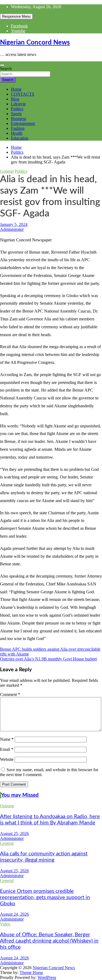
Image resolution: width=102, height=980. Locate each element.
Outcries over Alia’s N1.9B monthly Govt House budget (48, 659)
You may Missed (20, 795)
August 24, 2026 (14, 914)
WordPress (47, 977)
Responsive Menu (16, 16)
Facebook (19, 26)
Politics (17, 108)
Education (19, 138)
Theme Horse (31, 972)
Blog (15, 99)
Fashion (17, 128)
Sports (16, 113)
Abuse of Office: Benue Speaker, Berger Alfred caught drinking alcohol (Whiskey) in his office (49, 941)
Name (7, 739)
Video (5, 924)
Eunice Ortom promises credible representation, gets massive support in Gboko (45, 897)
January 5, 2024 (13, 224)
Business (18, 118)
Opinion (7, 805)
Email (6, 749)
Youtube (18, 31)
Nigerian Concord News (35, 42)
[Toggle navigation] (2, 65)
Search (6, 68)
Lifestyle (18, 104)
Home (16, 89)
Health (16, 133)
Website (7, 759)
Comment (10, 694)
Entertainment (23, 123)
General (7, 171)
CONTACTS (22, 94)
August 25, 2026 (14, 833)
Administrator (12, 229)
